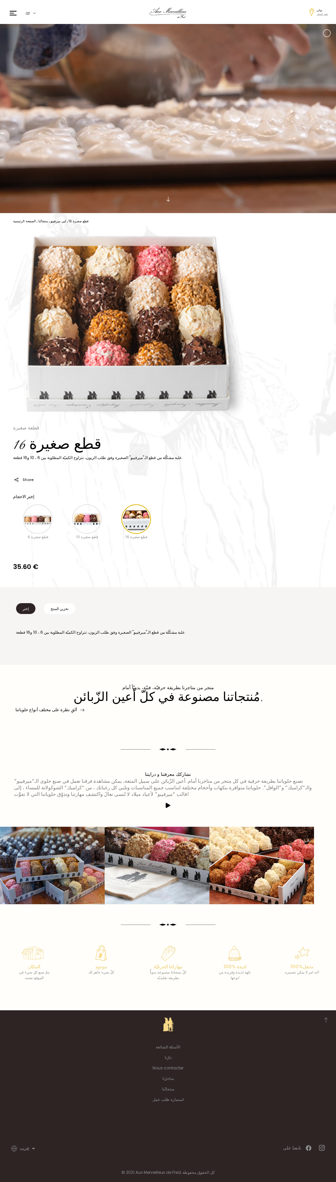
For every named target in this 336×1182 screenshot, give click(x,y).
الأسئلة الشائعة (168, 1047)
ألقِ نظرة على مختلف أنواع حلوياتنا (46, 710)
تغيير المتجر (322, 13)
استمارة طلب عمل (168, 1099)
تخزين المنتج (60, 608)
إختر (26, 608)
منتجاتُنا (168, 1089)
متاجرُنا (168, 1078)
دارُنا (168, 1057)
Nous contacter (168, 1068)
